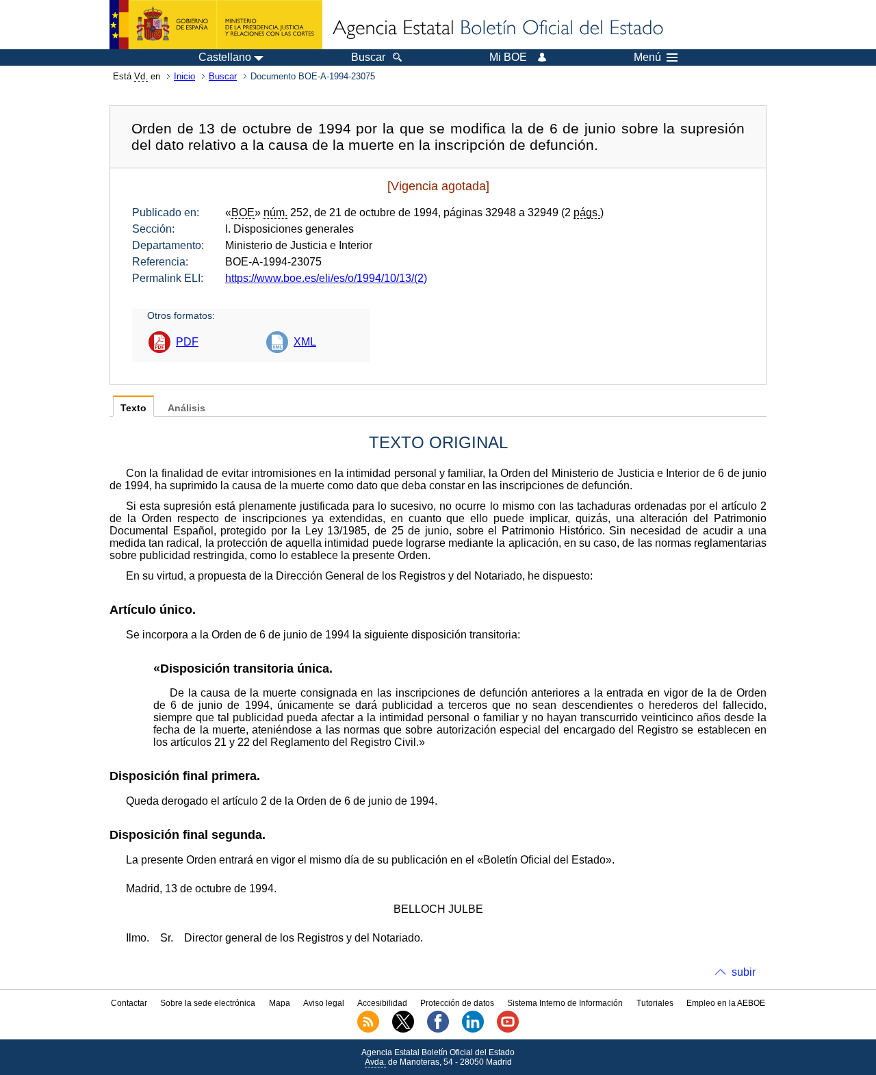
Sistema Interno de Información (565, 1003)
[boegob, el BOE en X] (403, 1030)
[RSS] (368, 1030)
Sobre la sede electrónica (207, 1003)
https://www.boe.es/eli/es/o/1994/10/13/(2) (326, 278)
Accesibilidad (382, 1003)
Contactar (129, 1003)
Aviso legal (323, 1003)
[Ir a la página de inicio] (497, 28)
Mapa (279, 1003)
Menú (647, 57)
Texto (133, 408)
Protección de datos (457, 1003)
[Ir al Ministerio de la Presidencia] (216, 24)
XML (305, 342)
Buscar (223, 76)
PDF (187, 342)
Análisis (186, 408)
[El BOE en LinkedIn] (473, 1030)
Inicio (184, 76)
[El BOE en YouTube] (508, 1030)
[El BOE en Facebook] (438, 1030)
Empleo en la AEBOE (725, 1003)
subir (744, 972)
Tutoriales (654, 1003)
